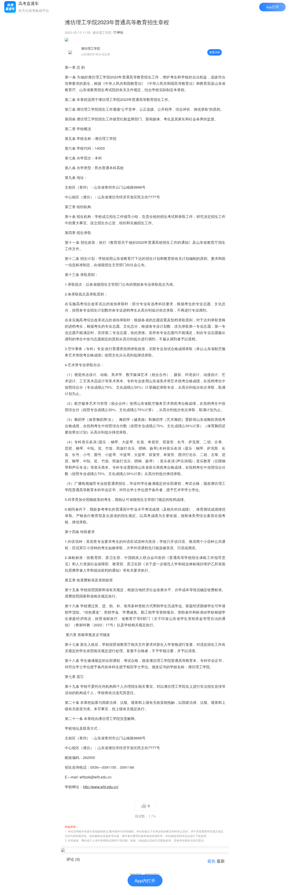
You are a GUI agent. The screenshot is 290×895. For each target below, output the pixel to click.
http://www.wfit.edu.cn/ (100, 786)
